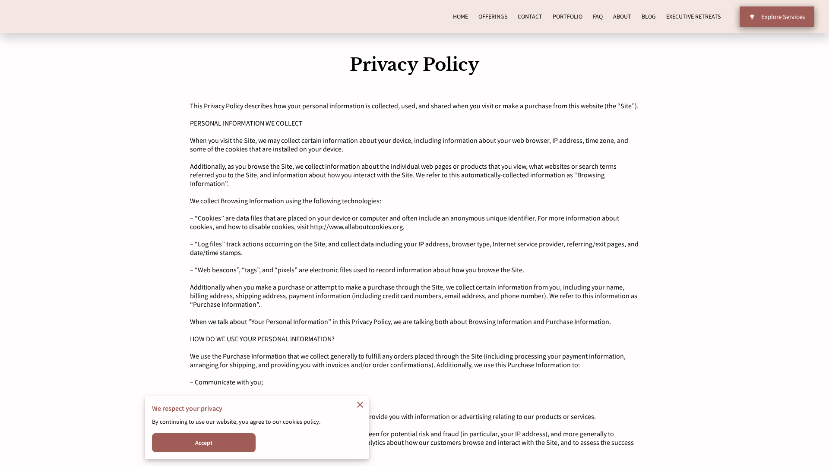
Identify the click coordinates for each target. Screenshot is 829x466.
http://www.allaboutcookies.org (356, 226)
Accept (204, 443)
